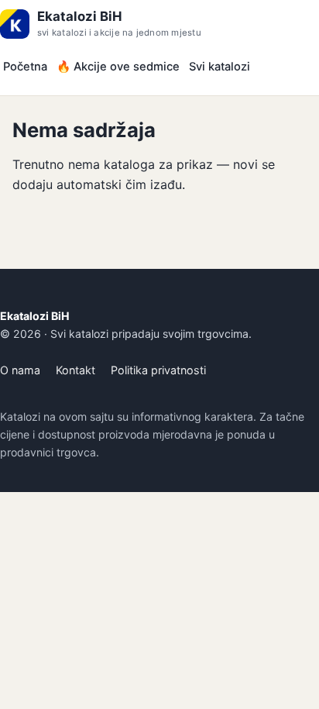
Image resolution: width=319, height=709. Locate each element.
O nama (20, 370)
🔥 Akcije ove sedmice (118, 67)
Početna (25, 67)
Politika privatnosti (158, 370)
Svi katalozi (219, 67)
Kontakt (75, 370)
